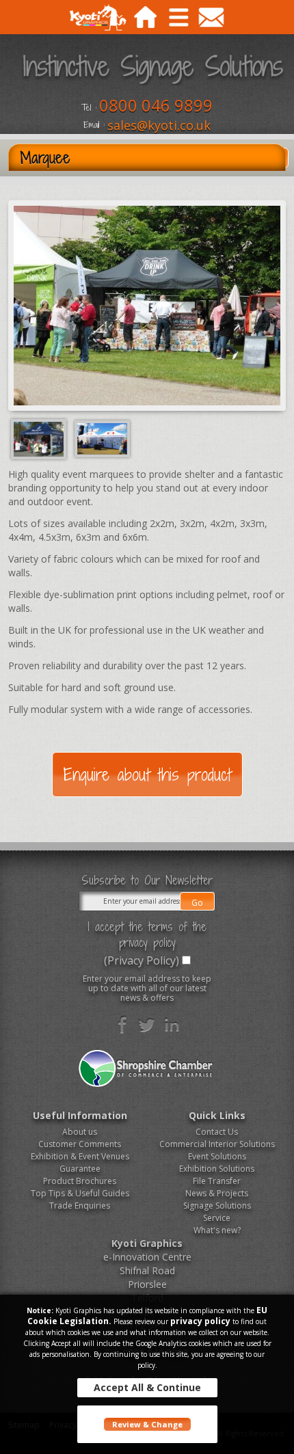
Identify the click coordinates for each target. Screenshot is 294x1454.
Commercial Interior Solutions (217, 1144)
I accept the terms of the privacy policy (147, 934)
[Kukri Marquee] (40, 438)
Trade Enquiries (79, 1205)
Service (216, 1218)
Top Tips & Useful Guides (80, 1193)
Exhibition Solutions (216, 1168)
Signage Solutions (217, 1205)
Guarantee (80, 1168)
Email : (94, 125)
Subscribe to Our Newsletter (147, 880)
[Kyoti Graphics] (97, 19)
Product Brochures (79, 1181)
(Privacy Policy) (141, 960)
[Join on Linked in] (172, 1025)
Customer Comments (79, 1144)
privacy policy (200, 1321)
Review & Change (147, 1424)
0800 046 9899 (156, 105)
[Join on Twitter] (147, 1025)
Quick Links (217, 1115)
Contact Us (217, 1131)
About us (79, 1131)
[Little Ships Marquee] (102, 438)
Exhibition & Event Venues (80, 1156)
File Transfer (217, 1181)
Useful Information (80, 1115)
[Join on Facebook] (122, 1025)
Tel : (88, 108)
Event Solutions (217, 1156)
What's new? (217, 1230)
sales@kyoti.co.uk (159, 125)
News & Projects (216, 1193)
